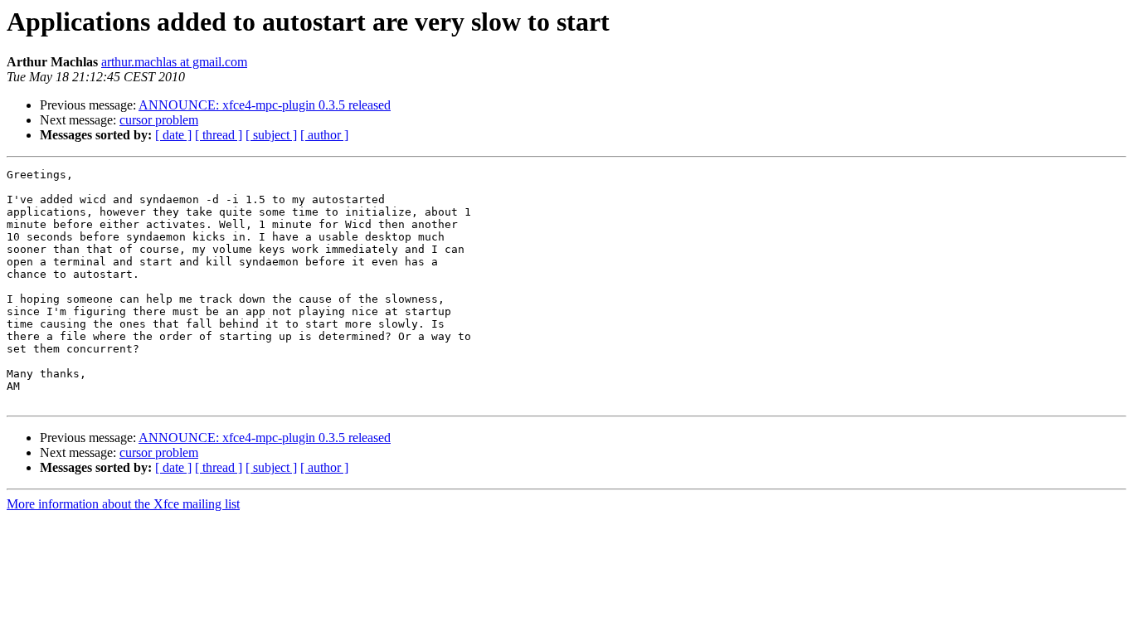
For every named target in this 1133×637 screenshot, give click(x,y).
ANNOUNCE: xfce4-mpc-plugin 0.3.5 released (265, 105)
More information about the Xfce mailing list (123, 504)
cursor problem (158, 120)
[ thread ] (218, 135)
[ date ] (173, 135)
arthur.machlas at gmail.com (174, 62)
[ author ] (324, 135)
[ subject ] (271, 135)
